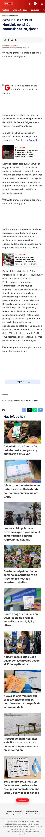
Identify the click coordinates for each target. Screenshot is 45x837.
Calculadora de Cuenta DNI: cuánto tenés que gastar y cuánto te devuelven (21, 450)
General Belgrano (12, 15)
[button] (30, 4)
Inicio (4, 15)
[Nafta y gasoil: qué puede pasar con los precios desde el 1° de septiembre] (22, 642)
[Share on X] (12, 40)
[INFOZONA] (8, 3)
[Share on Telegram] (40, 410)
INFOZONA (25, 821)
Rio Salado (33, 400)
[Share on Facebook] (8, 40)
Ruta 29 (33, 140)
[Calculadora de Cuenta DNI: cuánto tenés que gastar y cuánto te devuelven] (22, 432)
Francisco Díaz (11, 45)
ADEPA (39, 826)
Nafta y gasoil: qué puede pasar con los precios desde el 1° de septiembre (22, 660)
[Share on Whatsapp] (16, 40)
